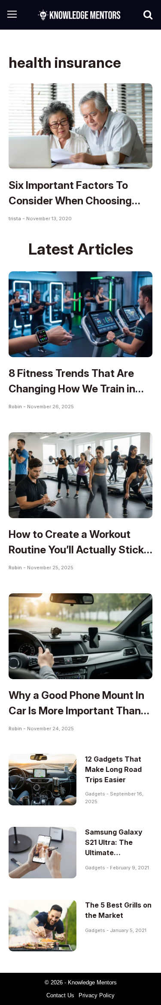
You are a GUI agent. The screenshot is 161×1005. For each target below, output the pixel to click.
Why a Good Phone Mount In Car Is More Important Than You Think (76, 710)
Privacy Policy (97, 995)
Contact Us (60, 995)
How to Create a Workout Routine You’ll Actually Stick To (76, 549)
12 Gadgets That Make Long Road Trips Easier (113, 769)
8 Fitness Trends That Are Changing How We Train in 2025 (72, 388)
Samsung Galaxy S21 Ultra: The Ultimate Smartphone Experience (114, 852)
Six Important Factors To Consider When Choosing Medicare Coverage (70, 200)
